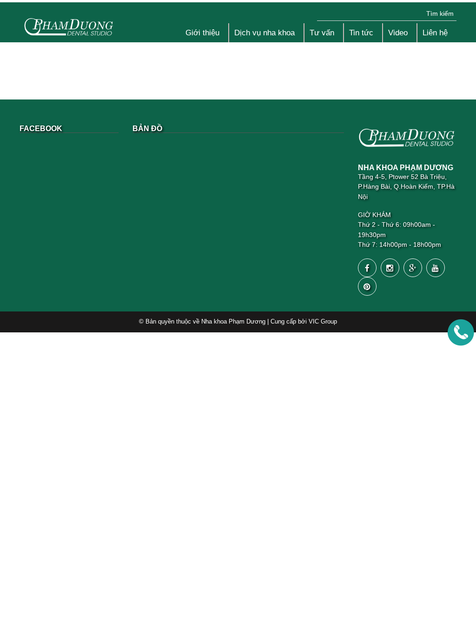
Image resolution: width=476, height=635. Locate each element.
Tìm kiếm (440, 13)
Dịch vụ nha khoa (264, 32)
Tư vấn (322, 32)
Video (398, 32)
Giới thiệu (202, 32)
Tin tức (361, 32)
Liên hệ (435, 32)
